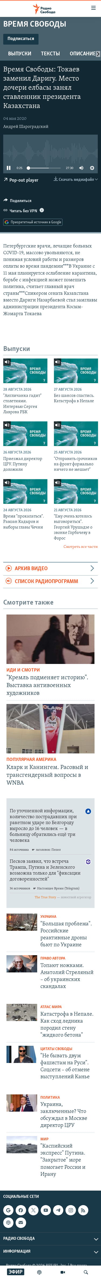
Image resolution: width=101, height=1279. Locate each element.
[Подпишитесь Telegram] (58, 1210)
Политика (50, 1098)
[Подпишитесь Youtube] (46, 1210)
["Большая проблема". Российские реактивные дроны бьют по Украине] (21, 922)
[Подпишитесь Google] (8, 1210)
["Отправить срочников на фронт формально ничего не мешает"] (76, 433)
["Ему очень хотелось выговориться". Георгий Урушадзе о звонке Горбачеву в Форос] (76, 491)
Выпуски (19, 54)
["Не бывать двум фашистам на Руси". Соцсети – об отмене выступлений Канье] (21, 1054)
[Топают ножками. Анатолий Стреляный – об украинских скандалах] (21, 963)
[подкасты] (39, 1272)
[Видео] (63, 1272)
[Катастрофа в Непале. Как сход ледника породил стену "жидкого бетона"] (21, 1012)
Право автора (52, 959)
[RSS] (83, 1210)
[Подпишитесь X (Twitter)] (33, 1210)
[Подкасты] (8, 1222)
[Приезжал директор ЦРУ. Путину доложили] (25, 433)
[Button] (18, 202)
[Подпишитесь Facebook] (21, 1210)
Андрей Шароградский (25, 127)
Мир (44, 1139)
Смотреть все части (81, 547)
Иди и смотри (23, 670)
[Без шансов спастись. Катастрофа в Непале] (76, 370)
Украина (48, 917)
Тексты (50, 54)
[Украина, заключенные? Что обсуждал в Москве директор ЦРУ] (21, 1103)
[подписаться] (21, 1222)
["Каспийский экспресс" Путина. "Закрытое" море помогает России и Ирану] (21, 1144)
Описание (83, 54)
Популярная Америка (31, 759)
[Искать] (86, 1272)
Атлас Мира (51, 1007)
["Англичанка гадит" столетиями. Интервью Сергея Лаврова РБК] (25, 370)
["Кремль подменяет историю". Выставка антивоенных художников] (50, 639)
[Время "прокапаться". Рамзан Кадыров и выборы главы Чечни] (25, 491)
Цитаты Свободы (56, 1049)
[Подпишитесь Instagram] (70, 1210)
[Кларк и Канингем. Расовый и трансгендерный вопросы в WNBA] (50, 728)
